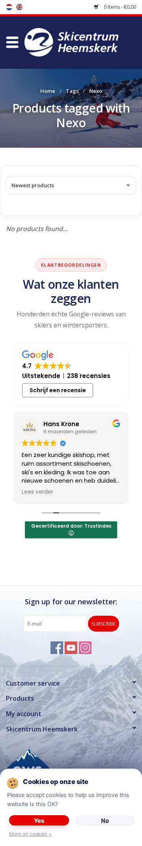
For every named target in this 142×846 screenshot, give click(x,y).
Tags (72, 90)
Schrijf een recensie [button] (58, 390)
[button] (12, 42)
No (105, 820)
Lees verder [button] (37, 492)
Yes (39, 820)
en (19, 7)
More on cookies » (30, 834)
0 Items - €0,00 (119, 7)
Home (47, 90)
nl (9, 7)
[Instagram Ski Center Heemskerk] (85, 647)
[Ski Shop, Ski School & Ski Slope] (83, 41)
